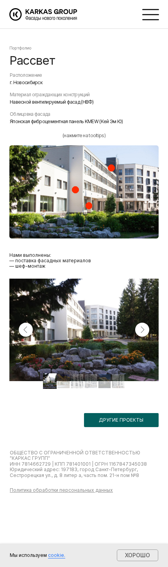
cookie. (56, 555)
